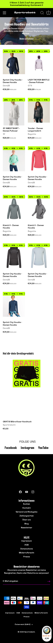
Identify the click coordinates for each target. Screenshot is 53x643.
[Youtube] (26, 491)
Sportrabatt (29, 632)
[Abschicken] (48, 581)
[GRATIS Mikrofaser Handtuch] (26, 389)
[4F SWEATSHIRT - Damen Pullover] (14, 111)
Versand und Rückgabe (26, 512)
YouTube (43, 447)
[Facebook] (20, 491)
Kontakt (26, 508)
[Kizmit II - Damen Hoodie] (14, 208)
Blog (26, 524)
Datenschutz (26, 549)
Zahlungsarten (27, 516)
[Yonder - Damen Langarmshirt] (39, 111)
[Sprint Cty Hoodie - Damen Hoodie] (14, 160)
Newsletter (26, 528)
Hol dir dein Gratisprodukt (18, 353)
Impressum (26, 541)
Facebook (11, 447)
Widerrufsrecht (26, 553)
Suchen (26, 504)
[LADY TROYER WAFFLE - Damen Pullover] (39, 63)
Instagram (27, 447)
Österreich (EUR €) (23, 624)
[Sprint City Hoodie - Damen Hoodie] (14, 63)
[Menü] (4, 13)
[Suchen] (42, 13)
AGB (26, 545)
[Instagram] (32, 491)
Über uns (26, 520)
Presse (26, 557)
